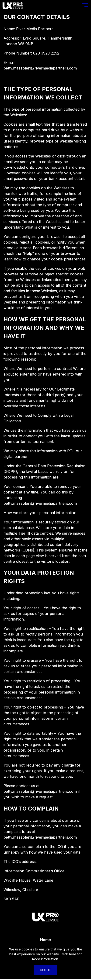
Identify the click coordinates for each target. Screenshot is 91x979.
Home (45, 939)
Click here (68, 954)
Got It (45, 970)
